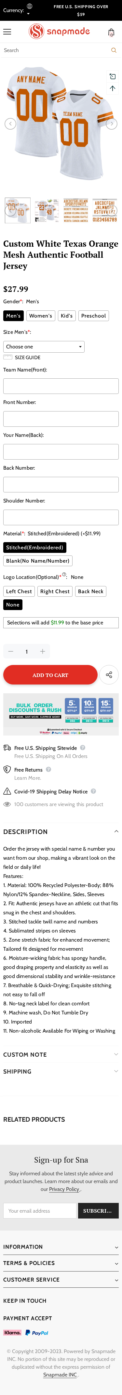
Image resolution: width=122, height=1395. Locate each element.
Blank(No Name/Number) (38, 561)
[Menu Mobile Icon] (7, 32)
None (13, 605)
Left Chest (19, 591)
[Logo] (63, 31)
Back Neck (90, 591)
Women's (40, 316)
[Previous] (10, 124)
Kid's (67, 316)
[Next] (111, 124)
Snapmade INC (60, 1375)
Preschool (93, 316)
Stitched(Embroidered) (34, 547)
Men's (13, 316)
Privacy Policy (64, 1189)
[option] (61, 123)
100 (18, 804)
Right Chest (55, 591)
